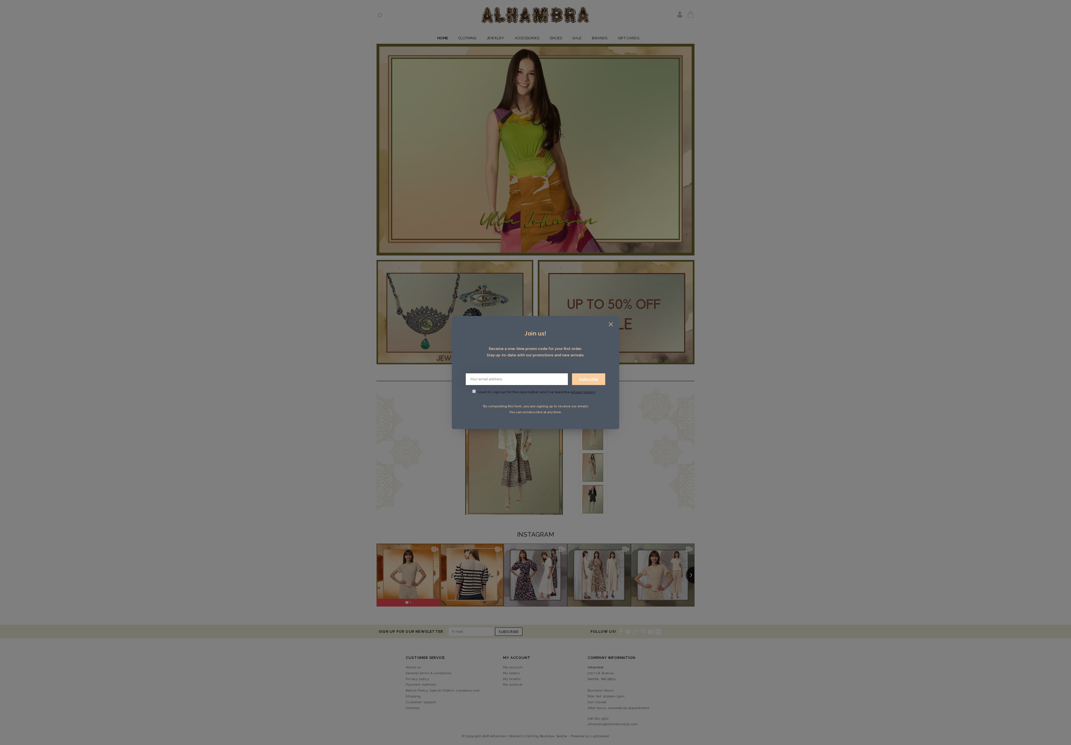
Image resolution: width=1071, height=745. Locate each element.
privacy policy (583, 392)
